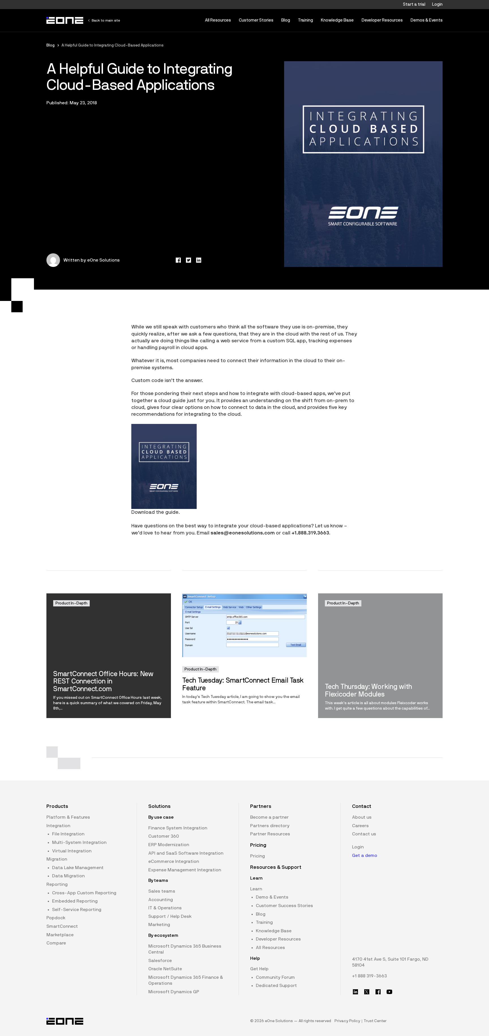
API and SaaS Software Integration (185, 853)
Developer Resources (382, 20)
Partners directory (269, 825)
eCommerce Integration (173, 861)
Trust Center (375, 1021)
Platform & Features (68, 817)
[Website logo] (65, 20)
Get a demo (364, 855)
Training (305, 20)
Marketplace (60, 935)
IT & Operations (165, 908)
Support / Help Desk (170, 916)
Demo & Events (272, 897)
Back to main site (106, 20)
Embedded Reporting (75, 901)
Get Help (259, 969)
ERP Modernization (168, 844)
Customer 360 (163, 836)
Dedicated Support (276, 985)
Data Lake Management (78, 867)
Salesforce (160, 960)
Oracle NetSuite (165, 969)
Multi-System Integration (79, 842)
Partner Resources (270, 834)
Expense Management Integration (184, 870)
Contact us (364, 834)
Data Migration (68, 876)
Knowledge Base (337, 20)
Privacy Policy (347, 1021)
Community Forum (275, 977)
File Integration (68, 834)
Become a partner (269, 817)
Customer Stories (256, 20)
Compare (56, 943)
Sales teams (161, 891)
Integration (58, 825)
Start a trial (414, 4)
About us (362, 817)
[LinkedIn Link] (355, 991)
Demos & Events (427, 20)
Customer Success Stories (284, 905)
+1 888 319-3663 (369, 976)
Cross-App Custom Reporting (84, 893)
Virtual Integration (71, 851)
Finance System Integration (177, 828)
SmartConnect (62, 926)
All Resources (218, 20)
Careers (360, 825)
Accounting (160, 899)
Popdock (55, 918)
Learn (256, 889)
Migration (56, 859)
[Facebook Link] (378, 991)
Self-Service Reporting (76, 909)
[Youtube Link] (389, 991)
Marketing (159, 924)
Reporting (57, 884)
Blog (285, 20)
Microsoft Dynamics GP (173, 992)
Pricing (257, 856)
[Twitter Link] (366, 991)
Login (437, 4)
